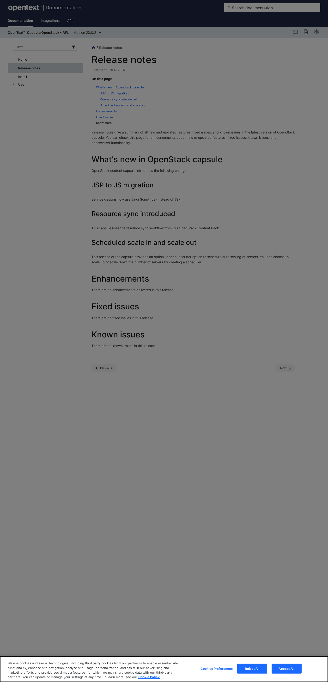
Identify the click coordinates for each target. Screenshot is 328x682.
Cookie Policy (149, 677)
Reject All (252, 668)
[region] (164, 669)
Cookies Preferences (216, 668)
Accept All (286, 668)
